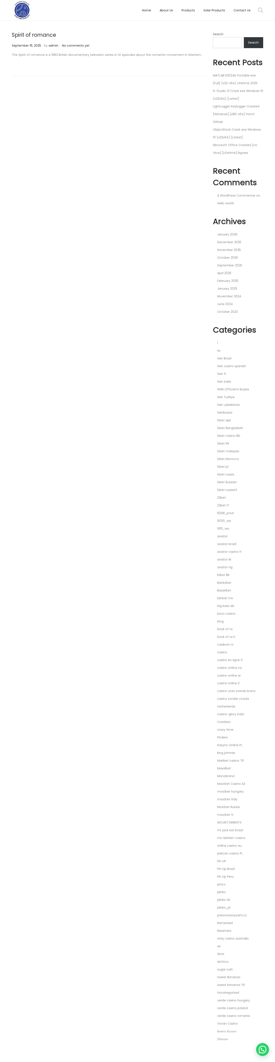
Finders (222, 737)
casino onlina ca (229, 668)
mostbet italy (227, 799)
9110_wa (223, 528)
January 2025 (227, 288)
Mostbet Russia (228, 807)
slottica (222, 962)
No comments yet (76, 45)
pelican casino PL (230, 853)
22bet (221, 497)
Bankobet (224, 583)
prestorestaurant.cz (232, 915)
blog (220, 621)
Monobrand (225, 776)
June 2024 (225, 304)
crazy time (225, 729)
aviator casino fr (229, 552)
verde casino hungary (233, 1000)
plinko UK (223, 900)
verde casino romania (233, 1016)
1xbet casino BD (228, 436)
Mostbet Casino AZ (231, 784)
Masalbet (224, 768)
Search (218, 34)
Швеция (222, 1039)
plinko (221, 892)
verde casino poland (232, 1008)
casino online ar (229, 675)
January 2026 (227, 234)
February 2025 (227, 281)
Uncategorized (228, 992)
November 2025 (229, 250)
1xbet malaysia (228, 451)
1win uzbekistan (228, 405)
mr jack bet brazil (230, 830)
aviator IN (224, 559)
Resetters (224, 931)
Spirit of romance (34, 34)
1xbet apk (224, 420)
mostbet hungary (230, 791)
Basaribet (224, 590)
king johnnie (226, 753)
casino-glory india (230, 714)
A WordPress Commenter (236, 195)
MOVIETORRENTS (229, 822)
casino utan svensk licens (236, 691)
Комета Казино (227, 1031)
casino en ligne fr (230, 660)
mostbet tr (225, 815)
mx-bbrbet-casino (231, 838)
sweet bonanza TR (231, 985)
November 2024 (229, 296)
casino (222, 652)
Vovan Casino (227, 1023)
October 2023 (227, 312)
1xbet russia (225, 474)
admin (53, 45)
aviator (222, 536)
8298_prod (225, 513)
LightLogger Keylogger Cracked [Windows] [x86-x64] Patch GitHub (236, 114)
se (219, 946)
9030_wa (224, 521)
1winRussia (224, 412)
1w (218, 350)
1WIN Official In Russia (233, 389)
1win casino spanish (231, 366)
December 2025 (229, 242)
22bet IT (223, 505)
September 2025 (229, 265)
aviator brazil (226, 544)
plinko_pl (223, 907)
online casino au (229, 845)
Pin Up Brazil (226, 869)
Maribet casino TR (230, 760)
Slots (220, 954)
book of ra (224, 629)
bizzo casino (226, 613)
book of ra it (226, 637)
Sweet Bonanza (228, 977)
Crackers (224, 722)
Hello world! (225, 203)
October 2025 (227, 257)
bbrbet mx (225, 598)
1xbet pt (223, 467)
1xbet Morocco (228, 459)
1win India (224, 381)
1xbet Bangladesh (230, 428)
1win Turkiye (226, 397)
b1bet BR (223, 575)
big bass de (225, 606)
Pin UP (221, 861)
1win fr (221, 374)
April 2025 (224, 273)
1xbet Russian (227, 482)
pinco (221, 884)
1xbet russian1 (227, 490)
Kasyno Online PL (229, 745)
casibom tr (225, 644)
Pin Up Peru (225, 876)
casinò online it (228, 683)
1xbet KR (223, 443)
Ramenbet (225, 923)
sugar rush (225, 969)
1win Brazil (224, 358)
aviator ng (224, 567)
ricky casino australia (233, 938)
